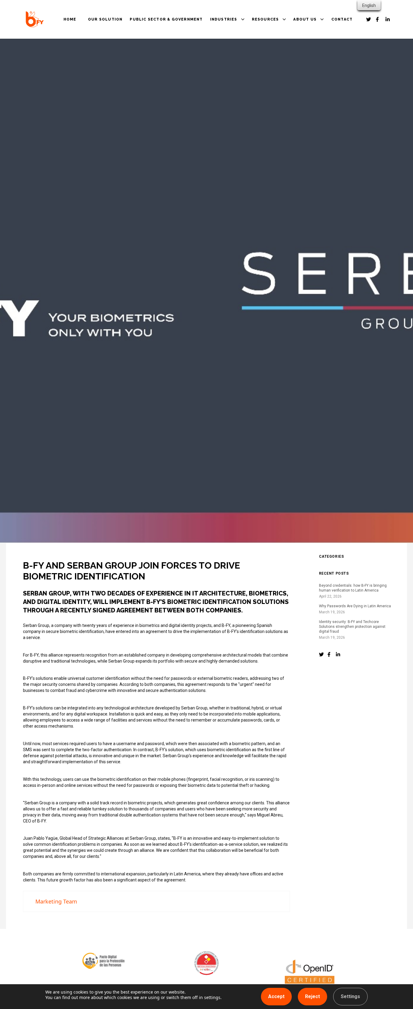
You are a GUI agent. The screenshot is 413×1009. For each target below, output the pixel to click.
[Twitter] (321, 654)
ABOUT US (305, 19)
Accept (276, 996)
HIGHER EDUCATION (238, 69)
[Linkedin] (387, 19)
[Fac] (329, 654)
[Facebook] (368, 19)
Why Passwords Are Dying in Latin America (355, 606)
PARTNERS (311, 52)
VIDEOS (266, 69)
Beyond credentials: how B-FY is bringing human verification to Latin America (353, 587)
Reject (312, 996)
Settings (350, 996)
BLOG (264, 52)
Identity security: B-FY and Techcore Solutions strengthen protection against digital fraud (352, 627)
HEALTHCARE (230, 52)
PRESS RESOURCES (279, 78)
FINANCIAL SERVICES (239, 61)
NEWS (264, 61)
